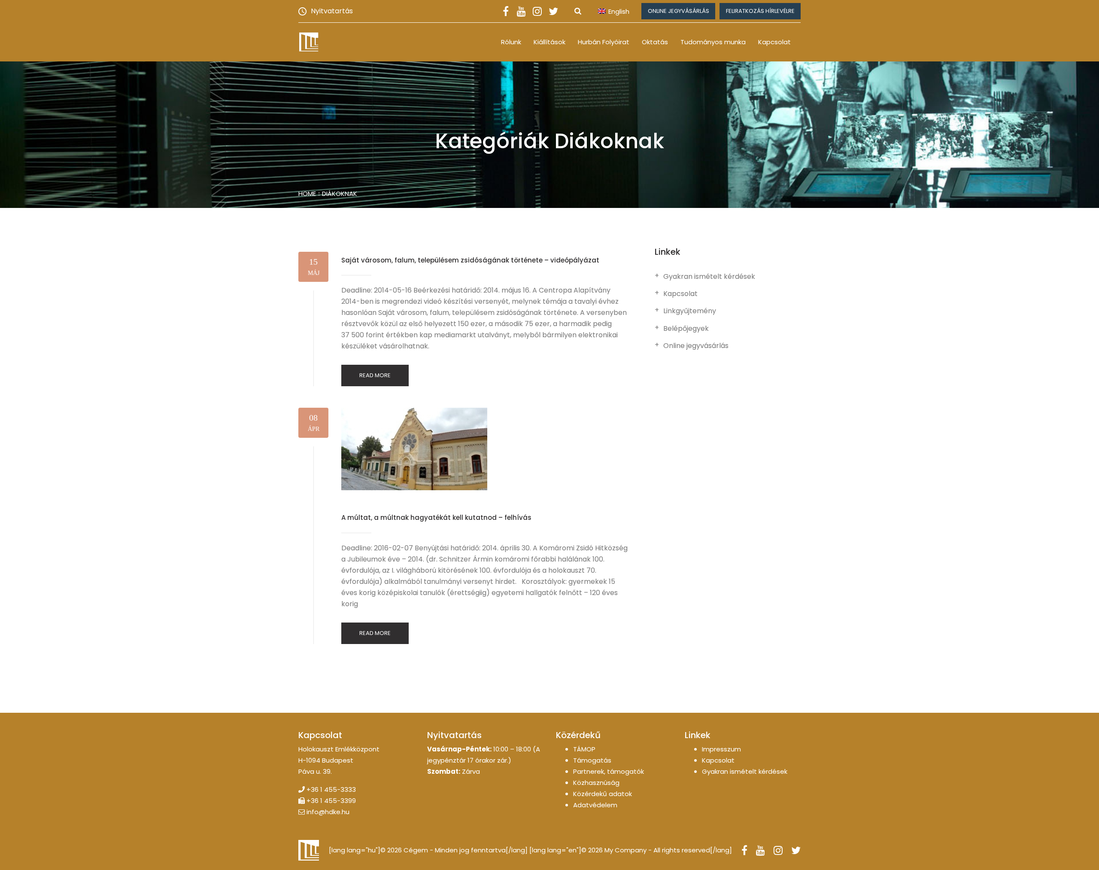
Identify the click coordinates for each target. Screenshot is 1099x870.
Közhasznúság (596, 782)
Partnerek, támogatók (608, 771)
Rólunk (511, 41)
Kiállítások (549, 41)
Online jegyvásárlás (678, 11)
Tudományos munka (713, 41)
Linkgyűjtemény (689, 311)
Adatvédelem (595, 804)
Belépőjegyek (686, 328)
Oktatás (655, 41)
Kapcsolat (774, 41)
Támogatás (592, 760)
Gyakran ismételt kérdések (709, 276)
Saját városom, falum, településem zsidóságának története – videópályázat (470, 260)
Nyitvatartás (332, 11)
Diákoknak (339, 193)
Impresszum (721, 749)
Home (307, 193)
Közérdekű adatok (602, 793)
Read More (375, 375)
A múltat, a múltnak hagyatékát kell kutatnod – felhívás (436, 517)
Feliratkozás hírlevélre (760, 11)
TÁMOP (584, 749)
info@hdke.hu (328, 811)
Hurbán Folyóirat (603, 41)
